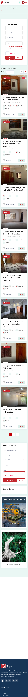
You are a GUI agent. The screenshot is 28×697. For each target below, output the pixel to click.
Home (2, 8)
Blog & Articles (5, 695)
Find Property (10, 58)
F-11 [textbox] (8, 43)
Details (21, 114)
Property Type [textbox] (10, 33)
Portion (5, 94)
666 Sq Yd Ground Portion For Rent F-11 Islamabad (13, 99)
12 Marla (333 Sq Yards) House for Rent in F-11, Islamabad (14, 189)
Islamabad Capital (11, 8)
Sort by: (3, 72)
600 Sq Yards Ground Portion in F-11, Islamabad (14, 367)
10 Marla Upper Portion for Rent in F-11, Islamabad (13, 233)
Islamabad (20, 8)
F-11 (5, 102)
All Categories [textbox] (10, 37)
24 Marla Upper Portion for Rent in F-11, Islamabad (13, 323)
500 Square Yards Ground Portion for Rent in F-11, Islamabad (12, 278)
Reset (19, 58)
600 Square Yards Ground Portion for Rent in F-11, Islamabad (12, 143)
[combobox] (14, 33)
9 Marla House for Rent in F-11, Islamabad (13, 411)
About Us (4, 693)
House (5, 185)
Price (7, 48)
